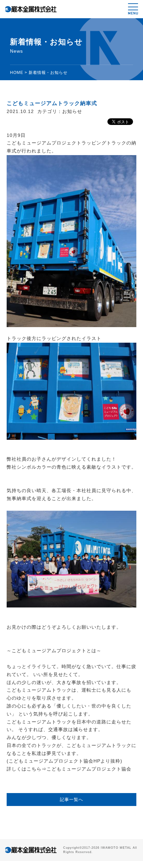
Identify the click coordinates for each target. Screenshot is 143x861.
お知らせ (72, 111)
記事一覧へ (71, 799)
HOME (16, 72)
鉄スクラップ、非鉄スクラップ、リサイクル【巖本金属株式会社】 (31, 9)
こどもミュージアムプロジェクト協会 (89, 769)
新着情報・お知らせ (48, 72)
